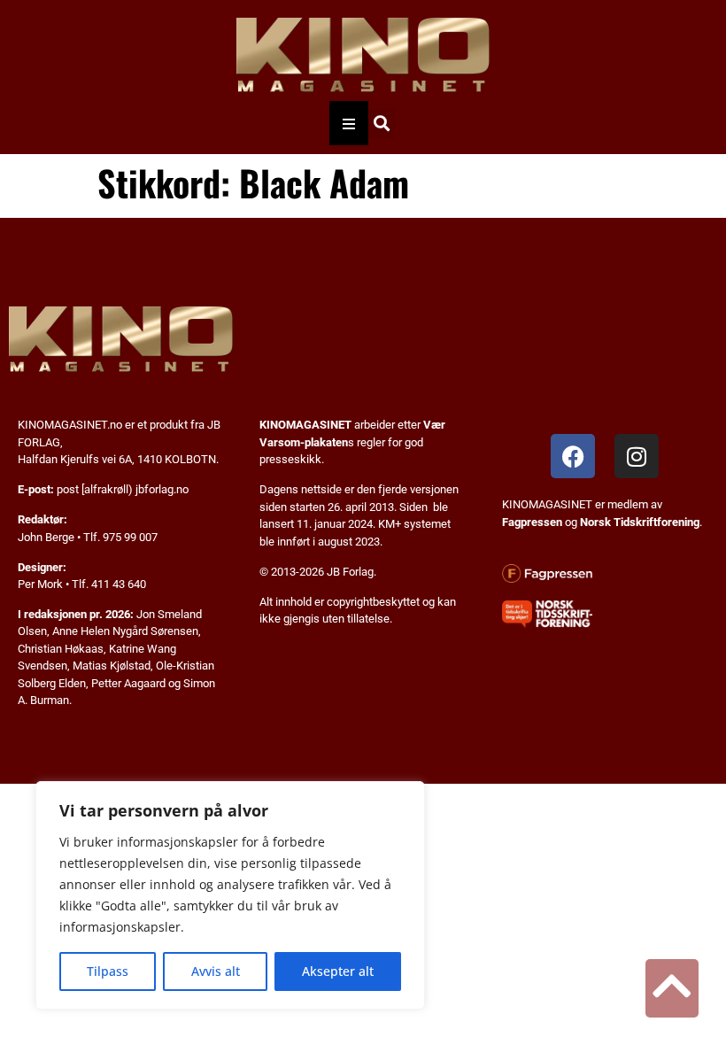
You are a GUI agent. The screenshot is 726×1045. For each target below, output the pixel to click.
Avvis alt (215, 971)
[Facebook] (573, 456)
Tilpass (107, 971)
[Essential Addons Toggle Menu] (348, 123)
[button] (381, 123)
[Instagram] (636, 456)
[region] (230, 895)
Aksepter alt (338, 971)
